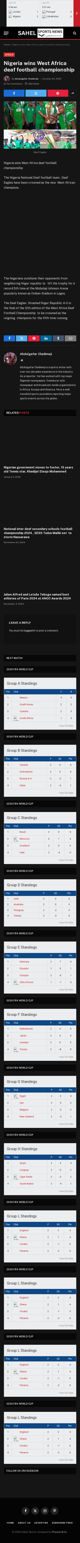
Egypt (23, 1096)
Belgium (24, 1109)
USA (16, 898)
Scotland (24, 845)
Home (7, 44)
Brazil (23, 832)
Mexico (24, 697)
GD (59, 759)
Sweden (24, 1042)
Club (16, 691)
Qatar (22, 785)
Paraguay (19, 910)
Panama (24, 1250)
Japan (23, 1035)
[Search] (74, 33)
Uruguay (24, 1170)
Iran (22, 1102)
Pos (8, 691)
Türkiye (17, 915)
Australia (18, 904)
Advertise (41, 1523)
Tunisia (23, 1049)
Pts (70, 759)
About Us (24, 1523)
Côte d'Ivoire (26, 982)
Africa (9, 55)
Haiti (22, 852)
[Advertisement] (40, 234)
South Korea (26, 704)
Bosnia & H (26, 778)
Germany (24, 961)
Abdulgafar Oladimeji (26, 78)
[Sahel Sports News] (40, 33)
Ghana (23, 1237)
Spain (23, 1163)
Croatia (23, 1244)
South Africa (26, 718)
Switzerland (26, 771)
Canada (24, 764)
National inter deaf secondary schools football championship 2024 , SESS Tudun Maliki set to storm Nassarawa (38, 533)
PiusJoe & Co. (60, 1532)
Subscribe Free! (62, 1523)
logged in (29, 630)
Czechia (24, 711)
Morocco (25, 838)
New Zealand (27, 1116)
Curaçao (24, 975)
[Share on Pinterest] (57, 93)
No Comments (15, 83)
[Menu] (6, 33)
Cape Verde (26, 1176)
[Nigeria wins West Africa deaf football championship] (40, 125)
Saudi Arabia (26, 1183)
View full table (66, 726)
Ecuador (24, 968)
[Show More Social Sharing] (72, 93)
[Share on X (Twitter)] (35, 93)
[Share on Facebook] (14, 93)
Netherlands (26, 1028)
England (24, 1230)
